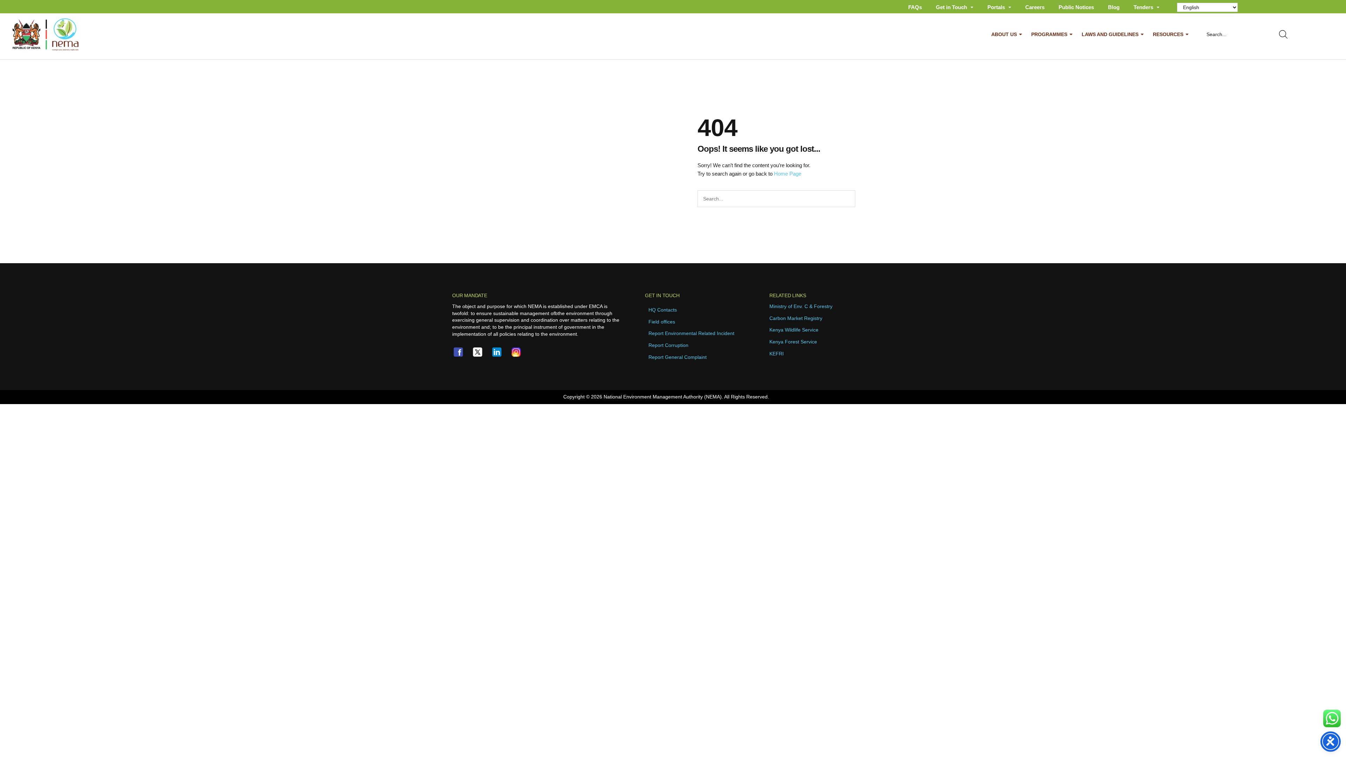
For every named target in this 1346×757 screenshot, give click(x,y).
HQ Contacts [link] (662, 310)
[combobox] (1234, 34)
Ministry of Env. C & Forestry (800, 306)
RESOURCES (1168, 34)
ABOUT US (1004, 34)
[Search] (1285, 34)
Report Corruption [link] (668, 345)
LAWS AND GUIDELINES (1110, 34)
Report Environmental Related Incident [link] (691, 333)
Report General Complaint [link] (677, 357)
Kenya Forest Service (793, 342)
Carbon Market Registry (795, 318)
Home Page (787, 174)
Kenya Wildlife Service (793, 330)
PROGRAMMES (1049, 34)
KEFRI (776, 353)
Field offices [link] (661, 322)
